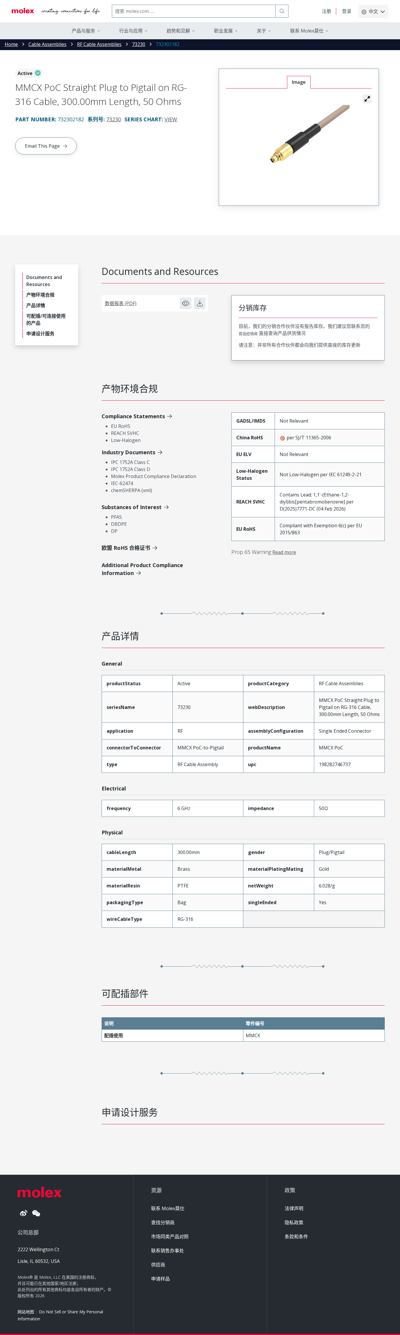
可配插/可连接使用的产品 (46, 319)
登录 (346, 11)
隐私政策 (294, 1222)
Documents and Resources (44, 281)
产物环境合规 (40, 295)
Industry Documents (128, 452)
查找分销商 (163, 1222)
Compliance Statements (133, 416)
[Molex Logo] (56, 11)
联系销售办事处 (167, 1250)
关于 (261, 31)
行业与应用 (131, 31)
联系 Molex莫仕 (167, 1208)
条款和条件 (296, 1236)
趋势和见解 (178, 31)
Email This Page (42, 146)
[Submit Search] (282, 11)
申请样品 (160, 1279)
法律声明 (294, 1208)
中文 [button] (373, 11)
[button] (367, 98)
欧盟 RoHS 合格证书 (126, 547)
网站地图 (26, 1311)
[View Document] (186, 303)
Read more (284, 552)
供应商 (158, 1264)
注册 (326, 11)
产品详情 (35, 305)
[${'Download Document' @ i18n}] (200, 303)
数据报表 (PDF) (120, 303)
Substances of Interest (132, 507)
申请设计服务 (40, 333)
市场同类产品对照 (170, 1236)
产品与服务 (83, 31)
